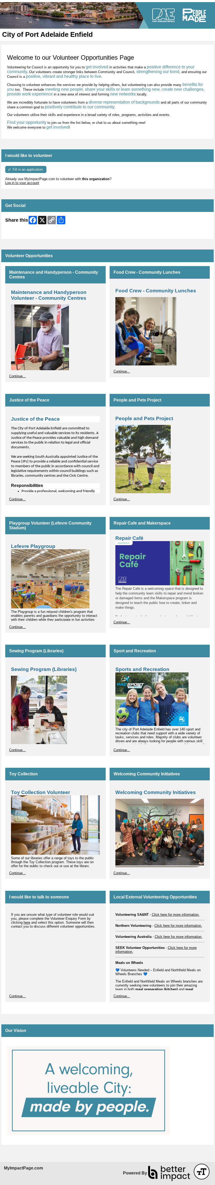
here (27, 922)
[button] (201, 1171)
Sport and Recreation (135, 651)
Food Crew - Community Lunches (147, 272)
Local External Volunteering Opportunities (155, 897)
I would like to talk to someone (39, 897)
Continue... (17, 376)
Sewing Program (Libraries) (36, 651)
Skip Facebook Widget (22, 233)
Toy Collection (23, 774)
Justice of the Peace (29, 400)
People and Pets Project (137, 400)
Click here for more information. (176, 915)
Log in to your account (22, 183)
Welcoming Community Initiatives (147, 774)
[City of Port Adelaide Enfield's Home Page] (107, 15)
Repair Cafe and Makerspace (142, 523)
